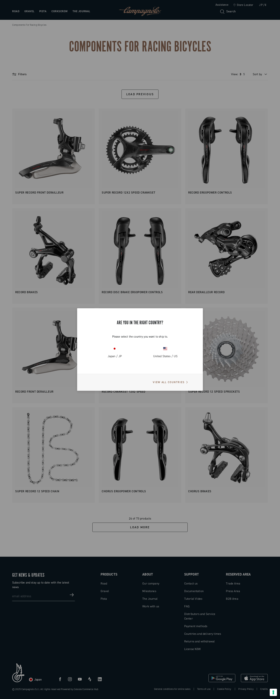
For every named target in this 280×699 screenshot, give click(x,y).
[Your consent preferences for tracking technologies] (273, 692)
